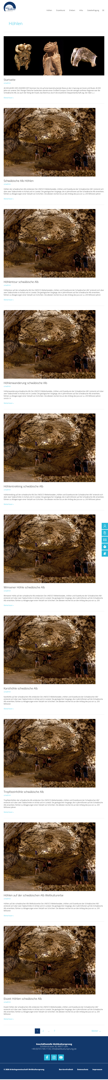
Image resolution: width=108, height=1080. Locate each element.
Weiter (96, 1030)
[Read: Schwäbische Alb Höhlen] (49, 142)
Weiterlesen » (9, 98)
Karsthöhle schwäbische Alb (21, 688)
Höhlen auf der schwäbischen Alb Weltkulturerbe (33, 895)
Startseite (9, 80)
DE (103, 10)
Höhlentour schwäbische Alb (21, 282)
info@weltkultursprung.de (64, 1048)
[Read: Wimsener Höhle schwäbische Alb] (49, 548)
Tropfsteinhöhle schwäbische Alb (24, 792)
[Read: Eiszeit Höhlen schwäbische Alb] (49, 960)
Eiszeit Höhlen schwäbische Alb (23, 999)
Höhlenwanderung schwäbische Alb (25, 383)
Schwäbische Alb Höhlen (19, 181)
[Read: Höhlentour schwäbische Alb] (49, 243)
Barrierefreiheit (66, 1069)
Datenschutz (82, 1069)
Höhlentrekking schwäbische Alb (23, 486)
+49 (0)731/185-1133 (41, 1048)
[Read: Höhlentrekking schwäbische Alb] (49, 447)
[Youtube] (61, 1057)
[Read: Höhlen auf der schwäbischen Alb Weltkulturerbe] (49, 856)
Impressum (97, 1069)
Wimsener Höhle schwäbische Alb (24, 587)
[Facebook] (47, 1057)
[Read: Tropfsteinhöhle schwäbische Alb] (49, 753)
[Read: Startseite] (54, 55)
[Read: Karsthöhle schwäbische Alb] (49, 650)
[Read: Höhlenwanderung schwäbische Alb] (49, 344)
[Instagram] (54, 1057)
